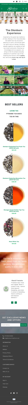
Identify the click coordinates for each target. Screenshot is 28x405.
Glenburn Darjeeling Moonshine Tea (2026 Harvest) (14, 179)
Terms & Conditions (8, 359)
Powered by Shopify (18, 401)
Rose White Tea (14, 241)
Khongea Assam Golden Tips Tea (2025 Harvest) (14, 210)
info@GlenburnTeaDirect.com (11, 338)
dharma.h (16, 402)
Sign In (4, 380)
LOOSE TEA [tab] (14, 111)
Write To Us (6, 371)
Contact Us (6, 368)
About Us (5, 346)
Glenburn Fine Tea (12, 401)
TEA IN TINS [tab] (14, 116)
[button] (1, 8)
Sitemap (5, 387)
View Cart (5, 383)
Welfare (5, 349)
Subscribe (23, 325)
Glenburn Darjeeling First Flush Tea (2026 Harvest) (14, 147)
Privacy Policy (7, 352)
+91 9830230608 (8, 336)
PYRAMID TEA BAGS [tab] (14, 114)
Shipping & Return (8, 356)
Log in (25, 1)
